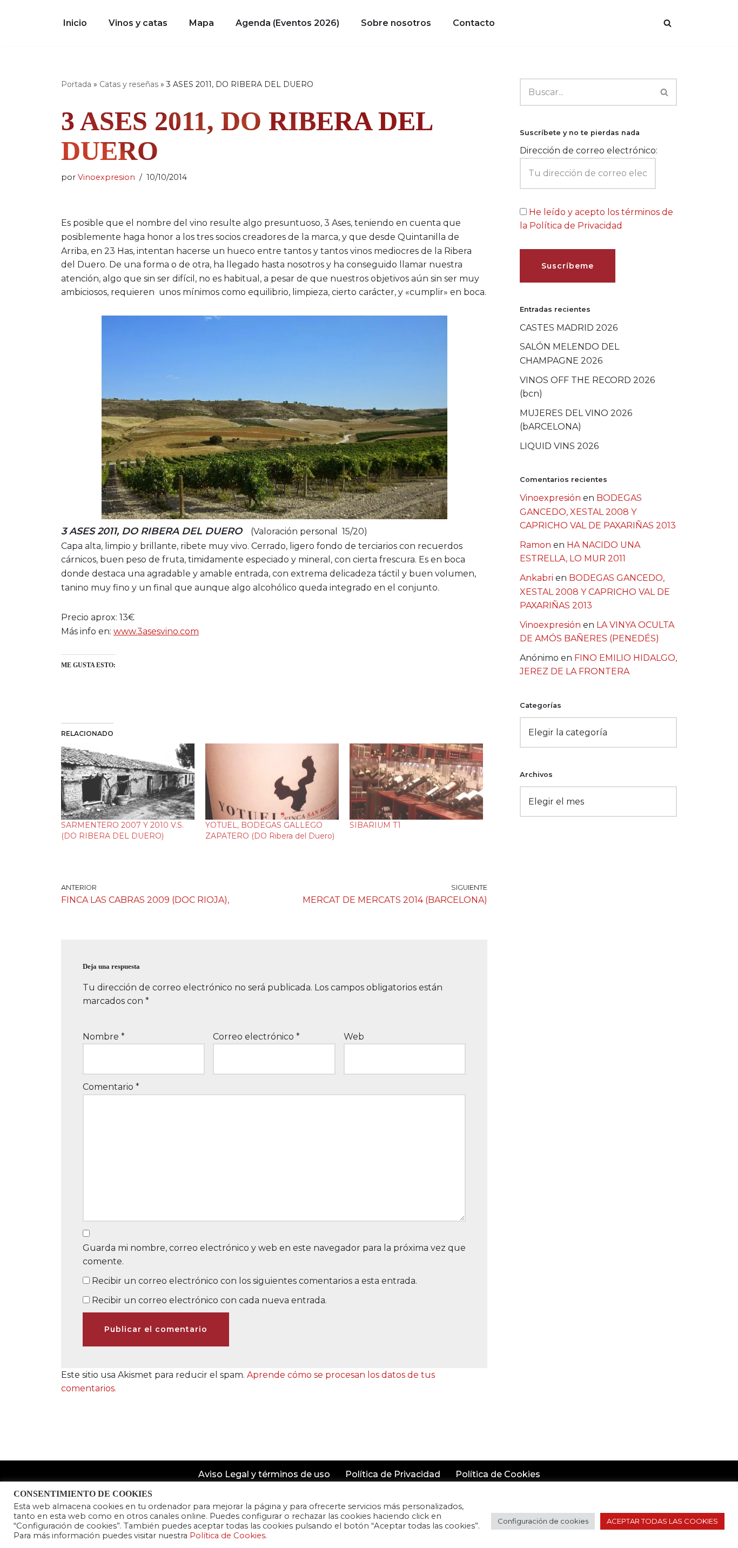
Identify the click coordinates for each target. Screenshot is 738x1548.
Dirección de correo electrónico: (589, 150)
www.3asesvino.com (156, 631)
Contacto (474, 23)
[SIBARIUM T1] (416, 781)
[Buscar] (667, 23)
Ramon (535, 545)
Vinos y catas (138, 23)
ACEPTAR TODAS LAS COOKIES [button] (662, 1521)
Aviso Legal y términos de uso (264, 1474)
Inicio (75, 23)
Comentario (111, 1087)
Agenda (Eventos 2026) (287, 23)
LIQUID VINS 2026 (559, 446)
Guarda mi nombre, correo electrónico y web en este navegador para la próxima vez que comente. (274, 1255)
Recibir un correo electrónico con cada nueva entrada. (209, 1300)
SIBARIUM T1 (375, 825)
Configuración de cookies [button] (543, 1521)
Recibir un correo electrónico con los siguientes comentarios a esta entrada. (254, 1281)
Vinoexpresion (106, 177)
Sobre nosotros (396, 23)
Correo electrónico (256, 1036)
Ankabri (536, 578)
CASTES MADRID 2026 (569, 328)
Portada (76, 84)
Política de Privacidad (392, 1474)
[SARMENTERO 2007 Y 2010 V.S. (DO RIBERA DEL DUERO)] (127, 781)
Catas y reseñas (128, 84)
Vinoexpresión (550, 498)
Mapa (201, 23)
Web (354, 1036)
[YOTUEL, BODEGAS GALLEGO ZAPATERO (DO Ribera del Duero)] (272, 781)
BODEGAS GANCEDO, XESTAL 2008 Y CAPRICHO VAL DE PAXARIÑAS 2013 (598, 512)
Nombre (104, 1036)
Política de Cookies (497, 1474)
